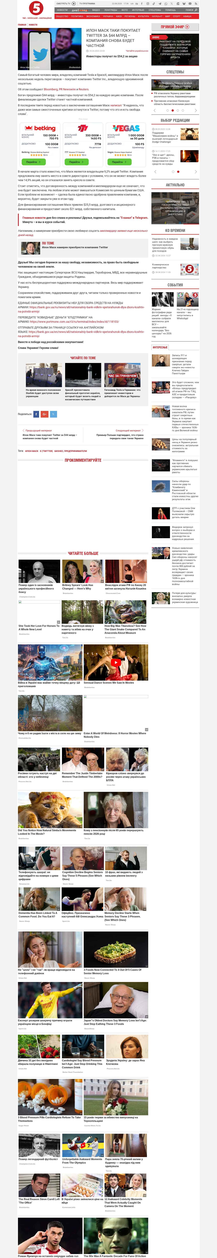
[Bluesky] (184, 3)
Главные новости (34, 217)
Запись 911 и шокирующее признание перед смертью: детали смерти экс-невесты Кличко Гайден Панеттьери (183, 364)
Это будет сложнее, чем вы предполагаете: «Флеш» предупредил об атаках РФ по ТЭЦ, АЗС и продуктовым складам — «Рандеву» (185, 390)
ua (132, 3)
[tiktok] (154, 3)
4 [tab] (183, 110)
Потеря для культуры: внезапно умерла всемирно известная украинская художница (185, 598)
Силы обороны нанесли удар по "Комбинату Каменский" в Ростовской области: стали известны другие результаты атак (185, 490)
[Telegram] (160, 3)
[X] (172, 3)
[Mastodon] (178, 3)
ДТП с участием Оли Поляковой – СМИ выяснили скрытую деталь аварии (183, 513)
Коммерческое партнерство (160, 266)
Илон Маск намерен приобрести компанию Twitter (75, 247)
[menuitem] (62, 10)
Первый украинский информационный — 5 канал (36, 10)
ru (137, 3)
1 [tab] (163, 65)
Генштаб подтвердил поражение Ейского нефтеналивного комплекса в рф (176, 96)
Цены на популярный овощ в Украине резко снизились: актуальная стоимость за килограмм (185, 445)
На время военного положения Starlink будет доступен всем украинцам (43, 393)
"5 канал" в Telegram (133, 217)
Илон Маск (31, 451)
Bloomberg (51, 89)
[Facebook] (142, 3)
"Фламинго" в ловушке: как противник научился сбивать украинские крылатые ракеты (185, 466)
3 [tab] (178, 110)
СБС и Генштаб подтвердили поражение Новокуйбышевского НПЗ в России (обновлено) (176, 104)
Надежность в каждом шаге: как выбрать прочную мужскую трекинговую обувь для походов (165, 244)
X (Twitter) (46, 451)
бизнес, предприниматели (70, 451)
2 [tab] (187, 65)
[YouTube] (190, 3)
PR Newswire (67, 89)
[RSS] (196, 3)
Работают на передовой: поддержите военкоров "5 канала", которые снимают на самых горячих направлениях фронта (164, 141)
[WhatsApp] (166, 3)
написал (115, 105)
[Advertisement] (83, 143)
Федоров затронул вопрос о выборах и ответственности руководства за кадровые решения (183, 533)
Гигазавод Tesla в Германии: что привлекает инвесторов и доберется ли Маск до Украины (122, 393)
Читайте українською (137, 50)
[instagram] (148, 3)
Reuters (83, 89)
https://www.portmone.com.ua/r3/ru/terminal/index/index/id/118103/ (74, 321)
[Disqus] (83, 509)
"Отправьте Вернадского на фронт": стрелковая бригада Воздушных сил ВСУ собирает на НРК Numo (164, 162)
